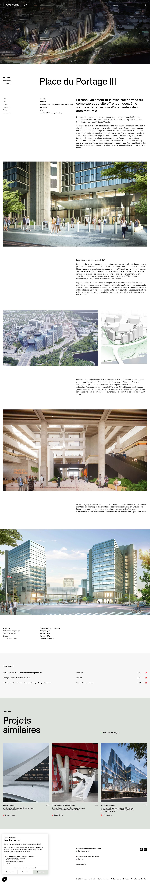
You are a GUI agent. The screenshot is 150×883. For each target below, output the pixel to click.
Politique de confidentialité (120, 879)
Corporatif (6, 83)
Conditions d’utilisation (139, 879)
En (146, 5)
